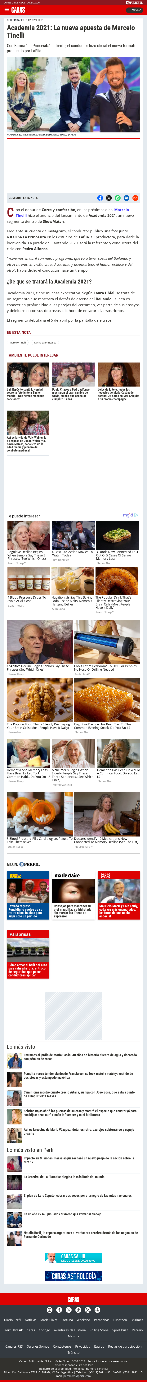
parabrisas (28, 935)
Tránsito (74, 1352)
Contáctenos (62, 1346)
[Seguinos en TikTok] (78, 1310)
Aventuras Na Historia (70, 1330)
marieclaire (73, 876)
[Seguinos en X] (69, 1310)
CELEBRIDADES (15, 20)
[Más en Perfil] (29, 865)
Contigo (44, 1330)
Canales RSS (14, 1346)
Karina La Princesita (45, 342)
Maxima (73, 1336)
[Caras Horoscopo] (73, 1279)
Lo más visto (21, 1047)
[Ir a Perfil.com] (134, 3)
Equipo (99, 1346)
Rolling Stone (99, 1330)
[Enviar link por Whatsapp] (118, 198)
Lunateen (120, 1320)
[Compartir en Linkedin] (126, 198)
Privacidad (82, 1346)
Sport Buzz (120, 1330)
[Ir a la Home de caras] (18, 11)
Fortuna (67, 1320)
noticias (28, 876)
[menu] (7, 10)
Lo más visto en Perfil (31, 1150)
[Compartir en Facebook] (100, 198)
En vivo (136, 10)
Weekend (83, 1320)
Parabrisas (101, 1320)
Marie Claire (49, 1320)
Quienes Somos (38, 1346)
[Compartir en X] (109, 198)
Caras (31, 1330)
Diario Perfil (12, 1320)
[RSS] (88, 1310)
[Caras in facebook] (59, 1310)
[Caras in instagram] (49, 1310)
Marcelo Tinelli (18, 342)
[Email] (135, 198)
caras (119, 876)
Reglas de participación (125, 1346)
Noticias (31, 1320)
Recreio (137, 1330)
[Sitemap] (97, 1310)
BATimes (137, 1320)
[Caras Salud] (73, 1262)
